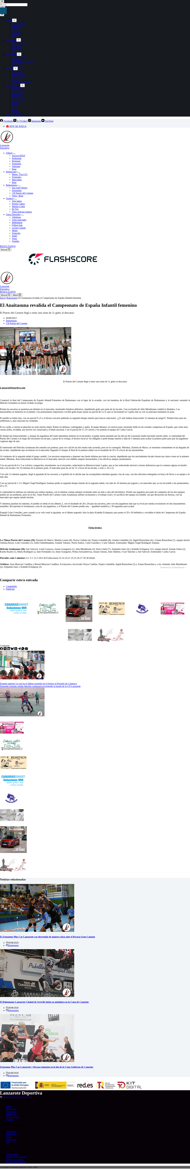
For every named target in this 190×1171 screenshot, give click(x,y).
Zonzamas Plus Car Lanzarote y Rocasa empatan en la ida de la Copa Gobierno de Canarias (46, 1067)
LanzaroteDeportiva (4, 146)
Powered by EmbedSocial (172, 567)
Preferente (16, 158)
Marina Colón (18, 206)
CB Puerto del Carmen (22, 193)
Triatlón (15, 241)
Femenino (16, 163)
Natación (16, 233)
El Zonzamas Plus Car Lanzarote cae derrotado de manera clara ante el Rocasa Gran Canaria (47, 936)
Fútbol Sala (17, 225)
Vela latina (17, 201)
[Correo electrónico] (26, 649)
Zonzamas (17, 190)
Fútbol (9, 153)
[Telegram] (19, 649)
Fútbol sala (11, 1114)
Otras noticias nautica (22, 212)
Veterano (16, 166)
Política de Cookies (15, 1159)
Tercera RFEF (18, 155)
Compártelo (11, 586)
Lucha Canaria (19, 228)
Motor (15, 230)
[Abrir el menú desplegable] (14, 153)
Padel (14, 236)
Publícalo (10, 589)
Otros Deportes (13, 214)
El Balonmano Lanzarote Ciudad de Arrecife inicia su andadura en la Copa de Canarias (44, 1002)
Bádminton (17, 222)
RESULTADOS (8, 246)
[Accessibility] (3, 10)
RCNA (15, 209)
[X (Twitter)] (5, 649)
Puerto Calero (18, 204)
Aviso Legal (11, 1154)
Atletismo (16, 217)
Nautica (9, 198)
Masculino (17, 179)
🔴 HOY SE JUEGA (16, 126)
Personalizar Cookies (16, 1162)
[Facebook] (2, 649)
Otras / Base (17, 196)
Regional (16, 161)
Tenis (14, 238)
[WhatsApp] (23, 649)
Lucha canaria (12, 1117)
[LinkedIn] (9, 649)
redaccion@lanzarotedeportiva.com (17, 1097)
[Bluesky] (12, 649)
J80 (7, 1142)
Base (14, 169)
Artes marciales (19, 220)
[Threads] (16, 649)
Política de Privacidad (16, 1157)
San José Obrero (19, 188)
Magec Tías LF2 (19, 174)
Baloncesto (11, 171)
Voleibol (10, 1119)
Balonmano (11, 185)
